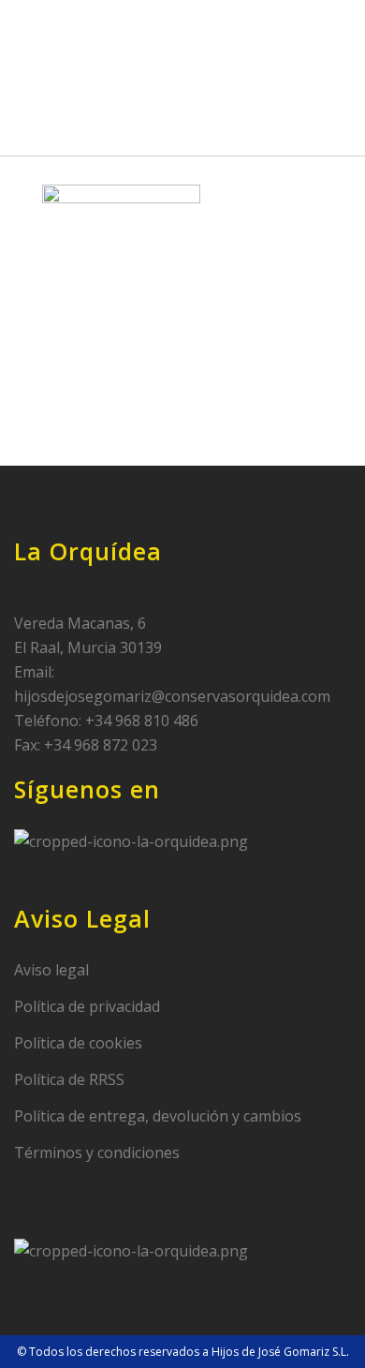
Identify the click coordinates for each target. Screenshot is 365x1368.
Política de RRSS (69, 1079)
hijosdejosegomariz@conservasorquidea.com (172, 696)
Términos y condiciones (97, 1152)
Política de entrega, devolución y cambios (157, 1116)
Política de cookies (78, 1043)
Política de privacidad (87, 1006)
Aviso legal (51, 969)
